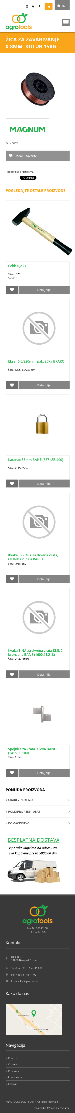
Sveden (12, 278)
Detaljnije (44, 290)
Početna (11, 1058)
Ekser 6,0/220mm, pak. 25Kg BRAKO (36, 361)
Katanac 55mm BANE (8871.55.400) (35, 459)
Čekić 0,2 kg (17, 266)
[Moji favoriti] (34, 6)
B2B (64, 6)
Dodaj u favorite (26, 156)
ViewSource (63, 1108)
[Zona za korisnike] (40, 6)
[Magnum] (27, 139)
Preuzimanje (14, 1077)
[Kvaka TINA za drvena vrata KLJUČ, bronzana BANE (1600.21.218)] (37, 617)
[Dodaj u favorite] (12, 290)
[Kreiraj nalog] (28, 6)
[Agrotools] (19, 29)
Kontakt (11, 1084)
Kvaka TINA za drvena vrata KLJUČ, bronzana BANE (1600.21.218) (35, 652)
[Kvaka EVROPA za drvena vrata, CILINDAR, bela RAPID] (37, 522)
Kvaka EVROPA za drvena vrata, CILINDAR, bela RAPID (33, 557)
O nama (11, 1064)
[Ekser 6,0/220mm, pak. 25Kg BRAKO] (37, 328)
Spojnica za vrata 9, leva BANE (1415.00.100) (32, 751)
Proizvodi (12, 1071)
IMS (48, 1108)
